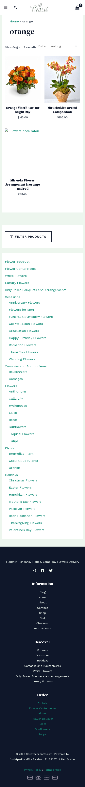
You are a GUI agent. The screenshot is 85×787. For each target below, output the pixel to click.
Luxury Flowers (17, 283)
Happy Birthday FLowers (27, 338)
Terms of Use (52, 769)
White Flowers (16, 276)
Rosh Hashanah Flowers (27, 516)
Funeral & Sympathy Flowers (31, 317)
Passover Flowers (22, 509)
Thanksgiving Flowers (25, 523)
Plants (9, 448)
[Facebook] (42, 570)
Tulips (13, 441)
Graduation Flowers (24, 331)
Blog (43, 592)
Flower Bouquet (17, 261)
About (43, 602)
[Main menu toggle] (6, 8)
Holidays (11, 475)
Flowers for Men (21, 309)
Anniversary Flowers (24, 302)
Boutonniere (18, 372)
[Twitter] (51, 570)
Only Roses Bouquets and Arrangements (35, 290)
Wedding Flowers (22, 359)
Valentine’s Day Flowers (26, 530)
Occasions (12, 297)
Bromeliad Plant (21, 453)
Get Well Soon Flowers (26, 324)
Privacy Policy (32, 769)
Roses (13, 420)
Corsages (16, 379)
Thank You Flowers (23, 352)
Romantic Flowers (22, 345)
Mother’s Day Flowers (25, 501)
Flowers (11, 386)
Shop (42, 612)
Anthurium (17, 391)
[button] (15, 7)
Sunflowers (17, 427)
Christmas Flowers (23, 480)
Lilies (13, 413)
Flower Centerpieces (20, 269)
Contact (42, 607)
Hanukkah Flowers (23, 494)
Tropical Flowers (21, 434)
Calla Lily (16, 398)
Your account (42, 628)
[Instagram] (34, 570)
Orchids (15, 468)
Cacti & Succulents (23, 461)
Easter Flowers (20, 487)
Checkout (42, 623)
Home (14, 21)
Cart (42, 618)
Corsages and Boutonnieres (26, 366)
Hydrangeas (18, 405)
